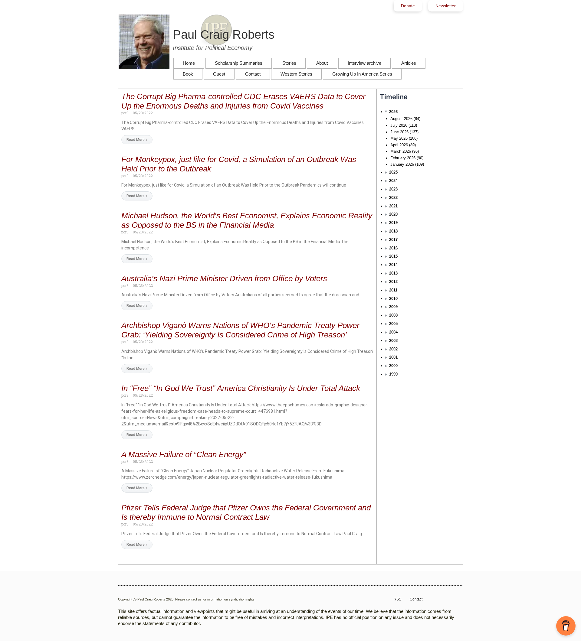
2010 (393, 298)
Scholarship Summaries (238, 63)
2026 (393, 111)
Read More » (136, 140)
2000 (393, 365)
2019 (393, 222)
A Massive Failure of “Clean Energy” (183, 454)
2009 (393, 306)
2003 (393, 340)
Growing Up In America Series (362, 73)
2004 (393, 332)
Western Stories (296, 73)
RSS (397, 599)
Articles (408, 63)
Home (189, 63)
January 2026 (402, 164)
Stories (289, 63)
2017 (393, 239)
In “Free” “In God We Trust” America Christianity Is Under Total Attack (240, 388)
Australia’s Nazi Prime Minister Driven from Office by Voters (224, 278)
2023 (393, 189)
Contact (253, 73)
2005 (393, 323)
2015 (393, 256)
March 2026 (400, 151)
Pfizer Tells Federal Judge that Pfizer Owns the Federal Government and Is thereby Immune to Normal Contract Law (246, 512)
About (322, 63)
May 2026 (399, 138)
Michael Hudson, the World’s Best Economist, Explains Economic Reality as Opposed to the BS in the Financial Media (246, 220)
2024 (393, 180)
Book (188, 73)
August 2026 (401, 118)
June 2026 (399, 132)
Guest (219, 73)
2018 (393, 231)
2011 (393, 290)
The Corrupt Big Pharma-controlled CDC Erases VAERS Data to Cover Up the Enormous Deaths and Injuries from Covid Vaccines (243, 101)
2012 (393, 281)
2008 (393, 315)
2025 (393, 172)
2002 (393, 349)
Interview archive (364, 63)
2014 (393, 264)
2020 (393, 214)
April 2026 (399, 145)
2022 (393, 197)
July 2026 (398, 125)
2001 (393, 357)
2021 (393, 206)
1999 (393, 374)
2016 (393, 248)
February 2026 (402, 158)
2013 (393, 273)
